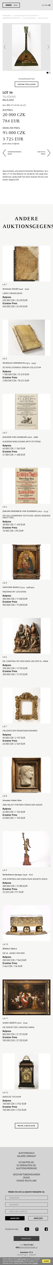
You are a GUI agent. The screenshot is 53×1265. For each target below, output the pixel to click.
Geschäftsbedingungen (26, 1174)
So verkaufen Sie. (26, 1165)
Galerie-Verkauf (26, 1156)
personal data (18, 1261)
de (49, 5)
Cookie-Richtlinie (26, 1180)
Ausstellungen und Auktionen (26, 15)
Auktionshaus (26, 1152)
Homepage (7, 15)
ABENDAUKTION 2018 (11, 18)
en (46, 5)
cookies (35, 1263)
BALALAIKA (43, 18)
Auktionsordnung (26, 1168)
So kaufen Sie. (26, 1162)
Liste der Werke (29, 18)
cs (43, 5)
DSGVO (26, 1177)
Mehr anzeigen (26, 1125)
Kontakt (26, 1238)
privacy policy (21, 1259)
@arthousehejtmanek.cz (26, 1247)
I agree (46, 1261)
